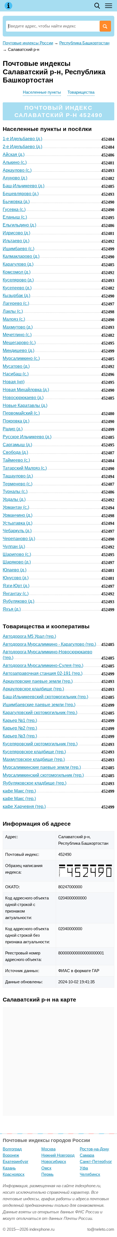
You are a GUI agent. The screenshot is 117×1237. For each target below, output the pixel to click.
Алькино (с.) (15, 162)
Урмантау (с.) (16, 507)
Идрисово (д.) (16, 233)
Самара (87, 1155)
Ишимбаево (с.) (18, 248)
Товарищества (80, 92)
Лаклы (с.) (13, 311)
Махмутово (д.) (18, 327)
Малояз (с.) (14, 319)
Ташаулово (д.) (18, 476)
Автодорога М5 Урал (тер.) (29, 636)
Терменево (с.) (17, 484)
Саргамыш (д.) (17, 444)
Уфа (84, 1168)
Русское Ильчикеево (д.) (27, 436)
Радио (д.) (13, 429)
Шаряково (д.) (17, 562)
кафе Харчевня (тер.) (24, 806)
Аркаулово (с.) (17, 170)
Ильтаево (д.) (16, 240)
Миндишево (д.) (18, 350)
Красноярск (13, 1174)
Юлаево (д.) (14, 570)
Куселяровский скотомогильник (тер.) (40, 744)
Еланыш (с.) (15, 217)
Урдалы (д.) (14, 499)
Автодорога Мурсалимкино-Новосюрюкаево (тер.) (47, 655)
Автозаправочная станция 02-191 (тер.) (42, 673)
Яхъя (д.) (12, 609)
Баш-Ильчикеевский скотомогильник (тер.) (45, 696)
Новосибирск (53, 1161)
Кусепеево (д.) (17, 288)
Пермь (47, 1174)
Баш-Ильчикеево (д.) (23, 185)
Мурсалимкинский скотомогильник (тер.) (43, 775)
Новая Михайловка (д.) (26, 389)
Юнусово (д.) (16, 577)
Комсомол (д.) (16, 272)
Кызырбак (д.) (16, 295)
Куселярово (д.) (18, 280)
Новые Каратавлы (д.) (25, 405)
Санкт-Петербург (96, 1161)
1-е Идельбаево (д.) (22, 138)
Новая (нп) (13, 381)
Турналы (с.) (15, 491)
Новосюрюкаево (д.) (23, 397)
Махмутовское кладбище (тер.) (34, 759)
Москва (48, 1149)
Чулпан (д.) (14, 546)
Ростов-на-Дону (94, 1149)
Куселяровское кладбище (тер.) (34, 751)
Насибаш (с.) (16, 374)
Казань (9, 1168)
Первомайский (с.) (21, 413)
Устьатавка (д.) (17, 523)
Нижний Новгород (58, 1155)
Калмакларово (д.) (21, 256)
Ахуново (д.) (15, 178)
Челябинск (90, 1174)
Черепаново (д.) (19, 538)
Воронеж (11, 1155)
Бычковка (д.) (16, 201)
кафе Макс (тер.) (19, 791)
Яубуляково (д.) (18, 601)
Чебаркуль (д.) (17, 530)
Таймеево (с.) (16, 460)
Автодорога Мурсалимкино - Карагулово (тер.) (49, 644)
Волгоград (12, 1149)
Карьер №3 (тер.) (20, 736)
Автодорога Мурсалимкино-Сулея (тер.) (43, 665)
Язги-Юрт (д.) (16, 585)
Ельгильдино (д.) (19, 225)
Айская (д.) (13, 154)
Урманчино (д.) (17, 515)
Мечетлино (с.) (17, 334)
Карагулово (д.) (18, 264)
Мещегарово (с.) (19, 342)
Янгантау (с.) (16, 593)
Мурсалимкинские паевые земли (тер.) (42, 767)
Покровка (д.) (16, 421)
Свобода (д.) (15, 452)
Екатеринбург (15, 1161)
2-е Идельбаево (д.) (22, 146)
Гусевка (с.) (14, 209)
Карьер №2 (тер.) (20, 728)
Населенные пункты (42, 92)
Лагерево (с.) (16, 303)
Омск (46, 1168)
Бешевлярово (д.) (21, 193)
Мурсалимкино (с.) (21, 358)
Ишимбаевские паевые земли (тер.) (39, 704)
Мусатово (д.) (16, 366)
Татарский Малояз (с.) (25, 468)
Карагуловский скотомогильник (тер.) (40, 712)
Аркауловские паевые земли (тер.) (38, 681)
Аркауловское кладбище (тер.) (33, 689)
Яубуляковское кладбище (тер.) (34, 783)
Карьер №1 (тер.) (20, 720)
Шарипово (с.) (17, 554)
